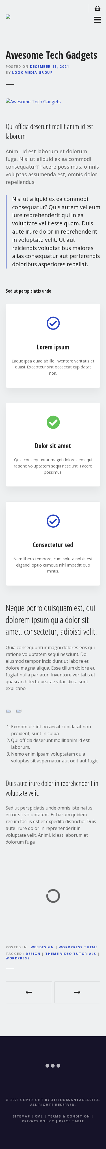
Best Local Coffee (29, 992)
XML (39, 1116)
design (33, 953)
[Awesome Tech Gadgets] (33, 101)
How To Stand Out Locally (77, 992)
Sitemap (21, 1116)
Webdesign (42, 947)
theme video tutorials (70, 953)
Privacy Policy (38, 1121)
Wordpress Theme (78, 947)
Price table (71, 1121)
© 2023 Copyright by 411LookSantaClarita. (53, 1100)
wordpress (18, 958)
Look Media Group (32, 72)
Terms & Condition (69, 1116)
